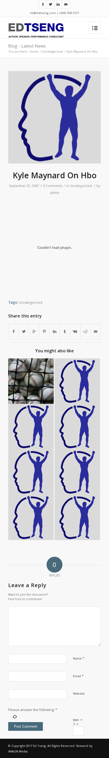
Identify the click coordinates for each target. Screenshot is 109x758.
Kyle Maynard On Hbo (55, 175)
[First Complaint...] (77, 381)
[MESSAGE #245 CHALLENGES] (77, 426)
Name (78, 658)
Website (79, 693)
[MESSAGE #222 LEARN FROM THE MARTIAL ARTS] (31, 517)
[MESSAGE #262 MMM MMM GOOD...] (31, 472)
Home (34, 51)
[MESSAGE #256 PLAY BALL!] (31, 381)
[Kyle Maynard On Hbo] (54, 117)
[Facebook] (43, 4)
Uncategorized (52, 51)
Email (78, 675)
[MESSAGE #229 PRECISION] (77, 472)
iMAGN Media (18, 751)
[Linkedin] (58, 4)
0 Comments (52, 186)
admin (54, 192)
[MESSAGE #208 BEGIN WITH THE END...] (77, 517)
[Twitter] (50, 4)
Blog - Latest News (27, 46)
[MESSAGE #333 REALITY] (31, 426)
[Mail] (66, 4)
